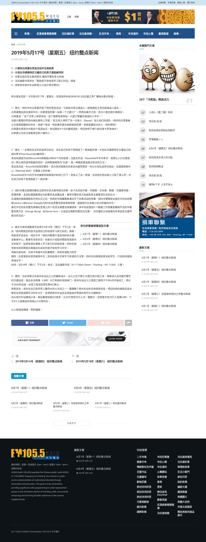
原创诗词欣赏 (144, 486)
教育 (118, 33)
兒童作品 (141, 471)
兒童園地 (141, 476)
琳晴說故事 (184, 466)
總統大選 (182, 486)
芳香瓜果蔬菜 (185, 506)
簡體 (77, 16)
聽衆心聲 (181, 3)
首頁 (13, 45)
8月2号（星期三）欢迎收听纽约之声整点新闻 (166, 293)
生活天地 (104, 33)
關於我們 (191, 3)
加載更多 (71, 423)
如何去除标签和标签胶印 (162, 130)
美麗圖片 (182, 496)
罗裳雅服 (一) (156, 139)
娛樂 (176, 33)
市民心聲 (148, 33)
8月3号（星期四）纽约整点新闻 (100, 243)
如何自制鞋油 (156, 166)
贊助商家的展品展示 (186, 513)
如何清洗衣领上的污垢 (161, 157)
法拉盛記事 (68, 33)
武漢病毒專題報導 (47, 33)
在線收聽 (162, 3)
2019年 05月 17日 (19, 59)
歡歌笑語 (162, 499)
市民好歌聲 (163, 456)
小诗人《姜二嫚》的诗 (161, 112)
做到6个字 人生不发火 (161, 184)
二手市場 (141, 456)
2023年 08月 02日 (62, 411)
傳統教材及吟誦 (145, 466)
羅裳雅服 (164, 33)
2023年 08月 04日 (82, 392)
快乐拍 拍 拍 (155, 121)
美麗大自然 (184, 501)
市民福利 (133, 33)
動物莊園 (141, 481)
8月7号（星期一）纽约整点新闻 (100, 233)
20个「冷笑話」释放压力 (154, 99)
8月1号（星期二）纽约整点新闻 (110, 403)
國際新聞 (141, 511)
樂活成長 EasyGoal (162, 493)
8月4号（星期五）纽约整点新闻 (100, 238)
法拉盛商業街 (185, 456)
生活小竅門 (184, 471)
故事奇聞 (162, 476)
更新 (159, 486)
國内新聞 (141, 506)
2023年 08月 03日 (20, 407)
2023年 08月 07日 (20, 392)
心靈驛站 (162, 471)
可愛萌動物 (143, 501)
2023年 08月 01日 (103, 407)
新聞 (26, 33)
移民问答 (182, 476)
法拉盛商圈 (85, 33)
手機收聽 (171, 3)
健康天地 (141, 461)
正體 (69, 16)
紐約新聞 (21, 45)
